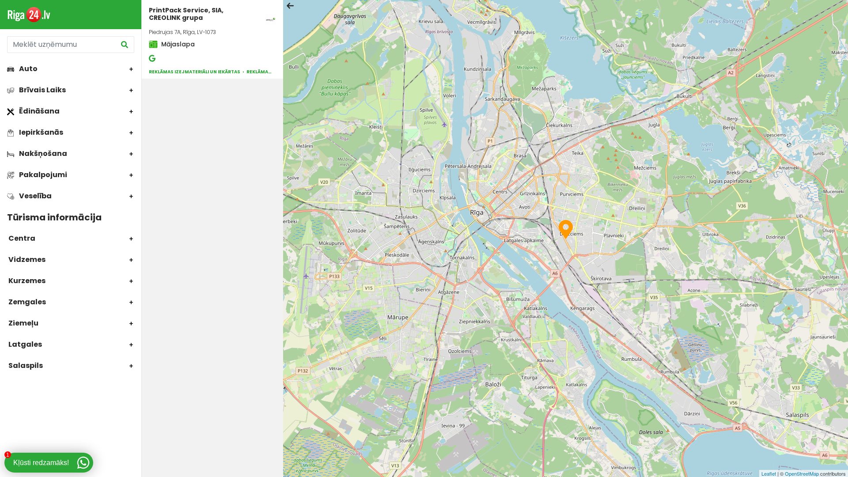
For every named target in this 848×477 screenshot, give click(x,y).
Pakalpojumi (42, 175)
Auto (28, 69)
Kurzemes (26, 281)
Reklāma (257, 71)
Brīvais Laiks (42, 90)
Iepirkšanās (40, 132)
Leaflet (768, 473)
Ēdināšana (39, 111)
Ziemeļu (22, 323)
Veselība (35, 196)
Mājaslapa (177, 44)
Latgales (24, 344)
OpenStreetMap (802, 473)
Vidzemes (26, 259)
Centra (21, 238)
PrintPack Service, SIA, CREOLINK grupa (186, 14)
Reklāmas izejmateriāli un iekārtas (194, 71)
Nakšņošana (42, 153)
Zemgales (26, 302)
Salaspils (25, 365)
